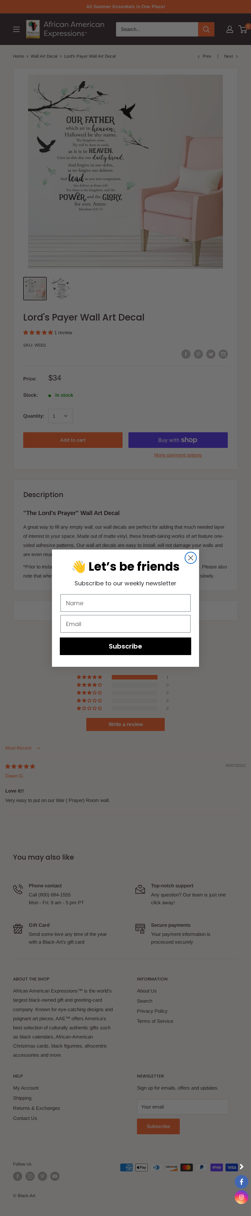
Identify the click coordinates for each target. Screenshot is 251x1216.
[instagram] (241, 1197)
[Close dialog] (190, 558)
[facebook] (241, 1182)
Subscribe (125, 646)
